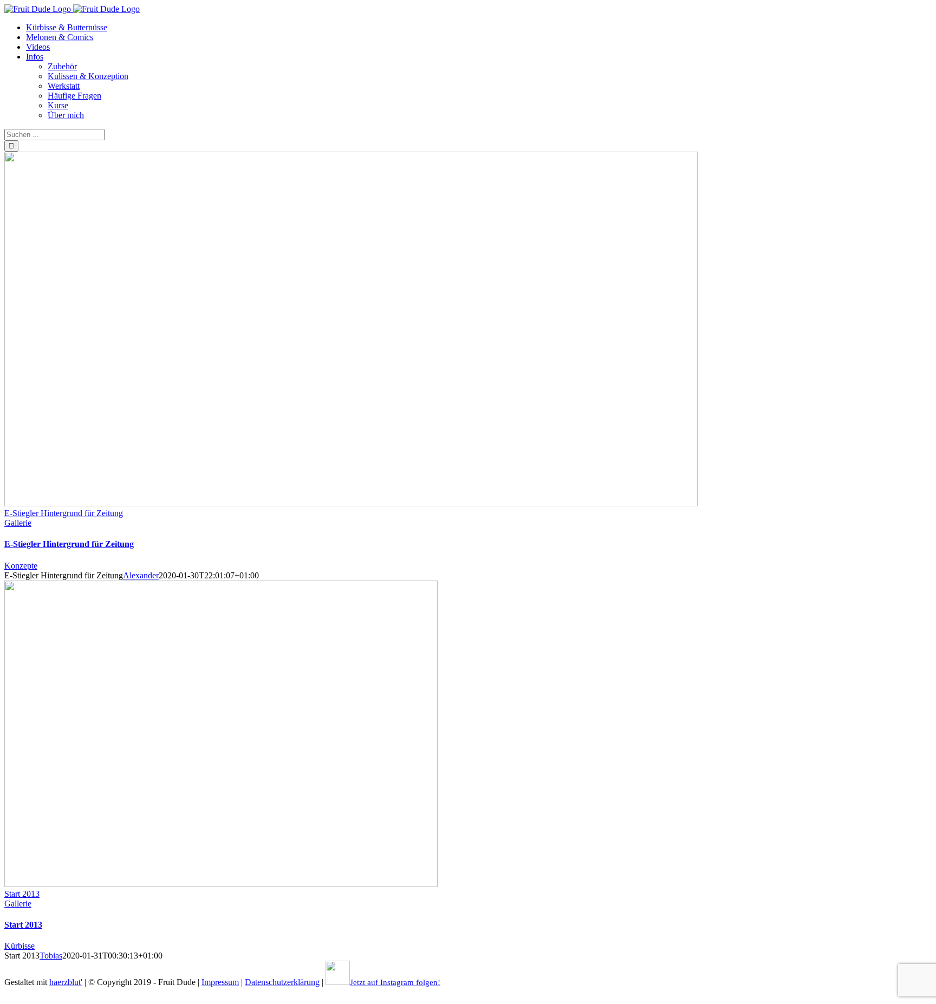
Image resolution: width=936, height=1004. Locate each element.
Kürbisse (19, 945)
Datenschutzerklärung (282, 982)
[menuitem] (66, 27)
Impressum (220, 982)
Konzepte (20, 565)
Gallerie (17, 522)
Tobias (51, 955)
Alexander (141, 575)
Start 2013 (22, 893)
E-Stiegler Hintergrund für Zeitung (63, 513)
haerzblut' (65, 982)
